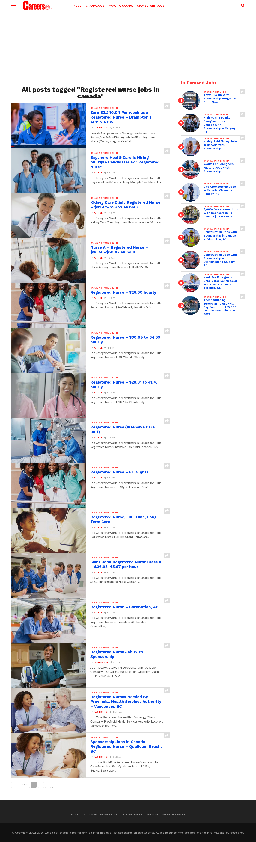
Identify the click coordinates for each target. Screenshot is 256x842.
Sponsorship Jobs (150, 5)
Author (98, 173)
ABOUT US (152, 814)
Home (77, 5)
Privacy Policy (110, 814)
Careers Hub (101, 128)
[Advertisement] (128, 49)
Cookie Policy (132, 814)
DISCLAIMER (89, 814)
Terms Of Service (174, 814)
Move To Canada (121, 5)
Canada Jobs (95, 5)
